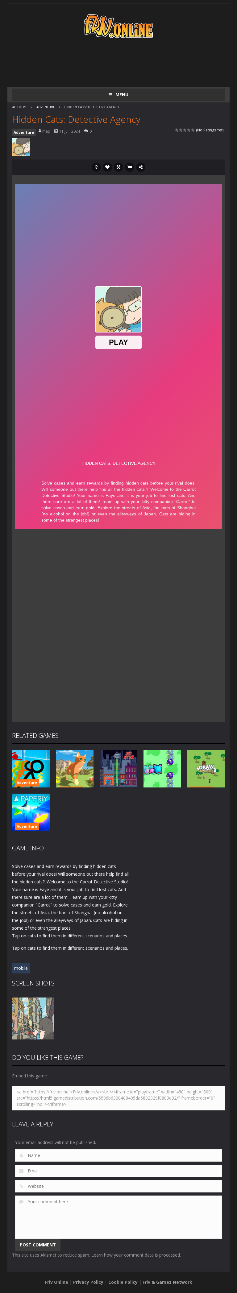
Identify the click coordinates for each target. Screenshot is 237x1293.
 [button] (129, 167)
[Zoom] (33, 1018)
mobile (21, 968)
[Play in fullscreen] (118, 167)
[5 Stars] (193, 130)
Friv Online (56, 1282)
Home (22, 107)
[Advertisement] (124, 62)
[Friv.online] (118, 25)
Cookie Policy (123, 1282)
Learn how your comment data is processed (135, 1255)
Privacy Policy (88, 1282)
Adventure (45, 107)
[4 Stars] (189, 130)
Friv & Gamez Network (167, 1282)
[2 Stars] (181, 130)
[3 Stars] (185, 130)
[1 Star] (177, 130)
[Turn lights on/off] (96, 167)
